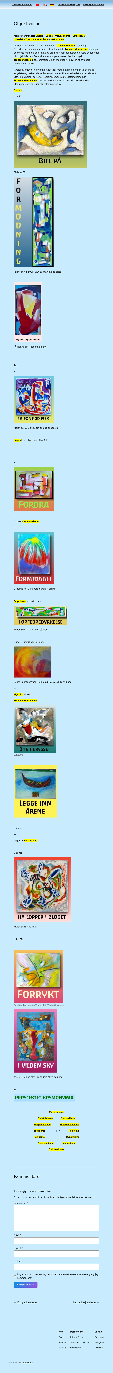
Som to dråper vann (26, 682)
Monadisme (69, 1143)
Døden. (18, 828)
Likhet (17, 642)
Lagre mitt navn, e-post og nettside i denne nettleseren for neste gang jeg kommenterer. (58, 1276)
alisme (60, 1149)
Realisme (74, 1130)
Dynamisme (72, 1137)
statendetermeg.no (69, 4)
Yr (15, 1089)
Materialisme (56, 1112)
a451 (22, 172)
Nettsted (18, 1261)
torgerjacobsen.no (93, 4)
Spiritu (53, 1149)
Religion (39, 642)
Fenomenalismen (69, 1124)
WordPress (28, 1362)
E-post (18, 1248)
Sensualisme (68, 1118)
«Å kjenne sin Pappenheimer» (30, 346)
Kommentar (21, 1203)
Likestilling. (28, 642)
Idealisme (39, 1130)
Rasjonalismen (42, 1124)
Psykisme (39, 1137)
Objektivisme (45, 1118)
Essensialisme (46, 1143)
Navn (17, 1235)
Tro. (16, 365)
